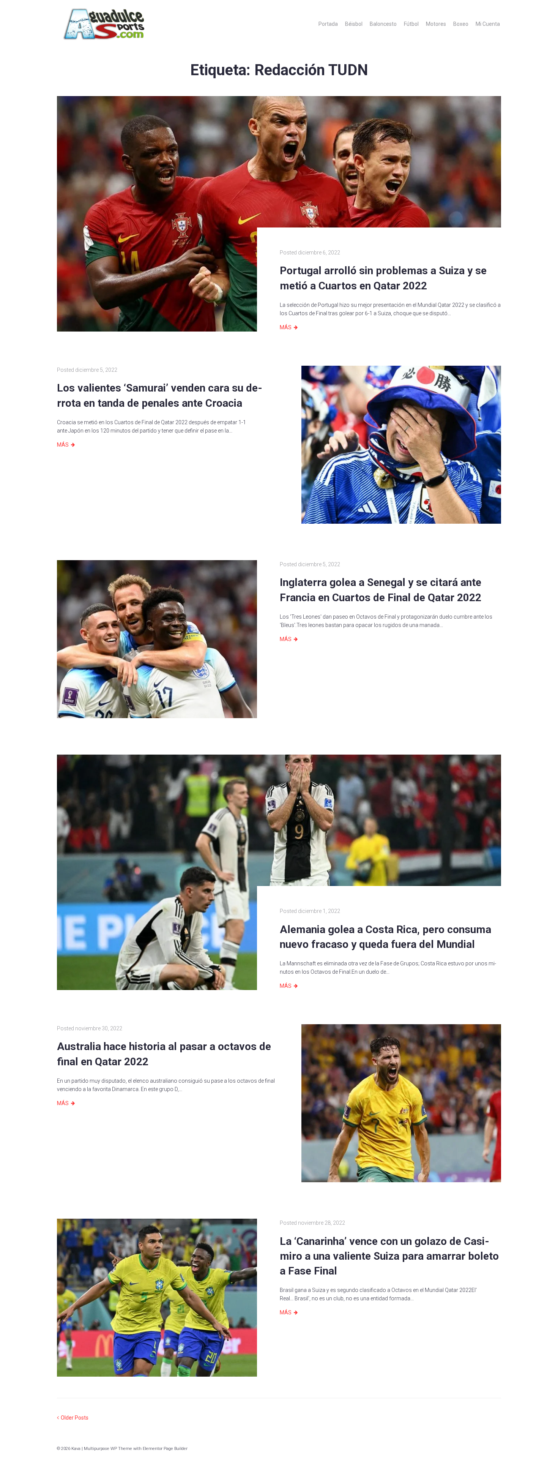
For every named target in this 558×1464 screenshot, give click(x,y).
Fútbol (411, 24)
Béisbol (354, 24)
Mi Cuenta (488, 24)
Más (286, 327)
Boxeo (460, 24)
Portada (328, 24)
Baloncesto (383, 24)
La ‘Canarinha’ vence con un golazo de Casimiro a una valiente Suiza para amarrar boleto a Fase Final (389, 1256)
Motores (436, 24)
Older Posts (72, 1418)
